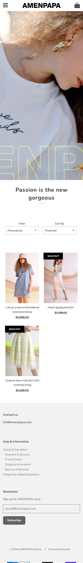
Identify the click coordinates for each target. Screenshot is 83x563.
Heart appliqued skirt (61, 307)
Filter (22, 223)
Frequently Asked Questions (21, 474)
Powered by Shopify (59, 549)
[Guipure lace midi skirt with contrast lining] (22, 351)
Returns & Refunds (17, 469)
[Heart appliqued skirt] (61, 278)
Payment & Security (17, 454)
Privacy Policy (13, 459)
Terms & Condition (15, 449)
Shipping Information (18, 464)
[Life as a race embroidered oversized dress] (22, 278)
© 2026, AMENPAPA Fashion (26, 549)
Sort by (59, 223)
